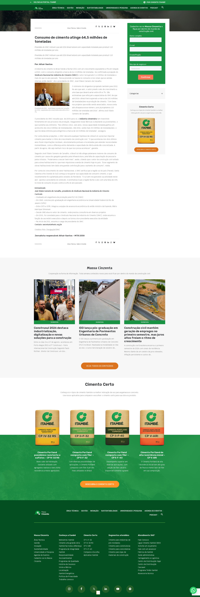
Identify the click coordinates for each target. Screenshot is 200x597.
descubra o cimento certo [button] (99, 484)
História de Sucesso (67, 564)
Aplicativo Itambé (91, 555)
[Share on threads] (102, 26)
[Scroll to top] (98, 592)
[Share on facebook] (96, 26)
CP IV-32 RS (88, 543)
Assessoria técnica (145, 573)
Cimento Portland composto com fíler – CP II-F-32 (82, 455)
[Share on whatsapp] (111, 26)
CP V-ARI (87, 546)
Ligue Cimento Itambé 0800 (149, 543)
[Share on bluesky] (114, 26)
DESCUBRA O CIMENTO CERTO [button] (146, 149)
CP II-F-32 (88, 540)
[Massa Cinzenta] (38, 8)
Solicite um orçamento (147, 546)
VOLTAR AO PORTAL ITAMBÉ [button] (45, 2)
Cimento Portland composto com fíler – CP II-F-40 (117, 455)
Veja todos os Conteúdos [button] (99, 366)
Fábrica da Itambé (145, 552)
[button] (31, 2)
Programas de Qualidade (69, 561)
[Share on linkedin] (108, 26)
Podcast (154, 8)
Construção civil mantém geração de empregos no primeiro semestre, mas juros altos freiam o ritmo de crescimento (144, 334)
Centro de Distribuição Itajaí (149, 561)
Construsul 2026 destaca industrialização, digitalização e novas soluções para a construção (52, 332)
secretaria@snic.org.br (52, 224)
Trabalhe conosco (66, 579)
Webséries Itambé (66, 540)
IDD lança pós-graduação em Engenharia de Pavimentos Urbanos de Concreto (98, 331)
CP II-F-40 (88, 549)
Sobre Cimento (81, 28)
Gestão (70, 8)
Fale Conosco (143, 540)
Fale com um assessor (147, 549)
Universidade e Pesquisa (117, 8)
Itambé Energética (66, 573)
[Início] (155, 2)
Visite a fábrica (65, 567)
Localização (64, 570)
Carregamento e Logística (148, 558)
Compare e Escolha (91, 552)
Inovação (80, 8)
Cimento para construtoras (119, 546)
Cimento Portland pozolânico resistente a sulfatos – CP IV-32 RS (47, 455)
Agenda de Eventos (139, 8)
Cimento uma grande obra (69, 543)
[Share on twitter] (99, 26)
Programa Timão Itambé (148, 570)
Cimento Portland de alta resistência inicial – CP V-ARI (152, 455)
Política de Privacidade (68, 576)
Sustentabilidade (95, 8)
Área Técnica (58, 8)
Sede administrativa (146, 555)
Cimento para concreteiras (119, 549)
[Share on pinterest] (105, 26)
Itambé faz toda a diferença (70, 546)
